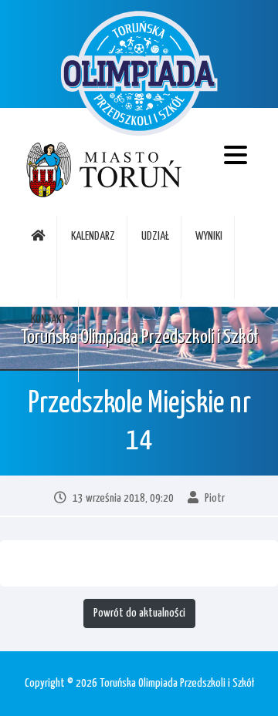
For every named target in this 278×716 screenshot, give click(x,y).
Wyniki (208, 236)
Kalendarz (93, 236)
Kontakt (48, 319)
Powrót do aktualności (139, 613)
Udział (155, 236)
